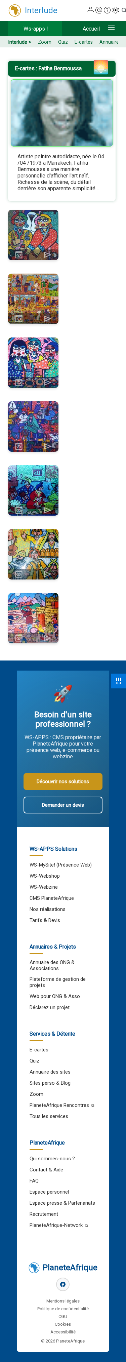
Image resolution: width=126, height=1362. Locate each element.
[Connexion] (90, 10)
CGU (62, 1316)
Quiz (63, 42)
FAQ (34, 1181)
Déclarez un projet (50, 1007)
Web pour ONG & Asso (55, 996)
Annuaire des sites (50, 1072)
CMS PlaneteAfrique (52, 898)
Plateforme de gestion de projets (58, 982)
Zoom (44, 42)
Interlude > (19, 42)
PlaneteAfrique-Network (56, 1225)
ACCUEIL (91, 29)
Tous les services (49, 1116)
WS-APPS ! (36, 29)
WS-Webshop (45, 876)
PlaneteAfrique (70, 1267)
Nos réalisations (48, 909)
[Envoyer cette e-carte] (48, 254)
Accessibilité (63, 1331)
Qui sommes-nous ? (52, 1159)
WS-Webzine (44, 887)
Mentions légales (63, 1301)
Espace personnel (49, 1192)
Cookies (63, 1324)
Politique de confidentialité (63, 1308)
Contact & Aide (46, 1170)
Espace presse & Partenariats (62, 1203)
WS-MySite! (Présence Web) (61, 865)
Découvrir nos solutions (63, 781)
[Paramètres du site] (115, 10)
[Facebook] (63, 1284)
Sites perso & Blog (50, 1083)
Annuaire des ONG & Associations (52, 965)
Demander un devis (63, 805)
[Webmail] (98, 10)
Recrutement (44, 1214)
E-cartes (84, 42)
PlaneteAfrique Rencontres (59, 1105)
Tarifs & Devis (45, 920)
